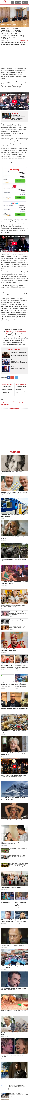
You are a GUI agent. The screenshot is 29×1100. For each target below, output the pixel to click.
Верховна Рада (5, 404)
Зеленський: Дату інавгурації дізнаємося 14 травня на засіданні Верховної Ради (18, 117)
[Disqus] (14, 431)
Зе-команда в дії (18, 402)
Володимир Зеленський (7, 402)
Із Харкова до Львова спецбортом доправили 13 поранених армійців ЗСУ (21, 389)
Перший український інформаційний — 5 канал (5, 2)
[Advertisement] (14, 191)
